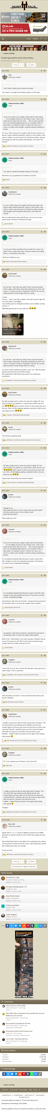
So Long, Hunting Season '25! (16, 887)
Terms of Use (14, 1089)
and (12, 607)
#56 (45, 683)
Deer (15, 889)
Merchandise (40, 1095)
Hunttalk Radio (18, 1095)
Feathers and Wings (19, 880)
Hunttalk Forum (6, 1095)
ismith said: (7, 201)
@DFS (4, 761)
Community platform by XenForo (20, 1100)
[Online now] (6, 350)
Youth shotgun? (11, 915)
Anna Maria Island (12, 896)
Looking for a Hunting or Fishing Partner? (18, 1035)
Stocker (8, 898)
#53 (45, 575)
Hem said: (6, 168)
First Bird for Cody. (13, 878)
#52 (45, 525)
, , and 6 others (22, 675)
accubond (9, 880)
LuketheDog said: (9, 787)
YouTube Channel (24, 1097)
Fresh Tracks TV (29, 1095)
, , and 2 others (20, 380)
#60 (45, 820)
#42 (45, 99)
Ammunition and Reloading (14, 1027)
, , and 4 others (22, 740)
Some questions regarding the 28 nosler (18, 1023)
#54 (45, 615)
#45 (45, 231)
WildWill (8, 917)
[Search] (45, 39)
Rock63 (43, 1061)
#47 (45, 342)
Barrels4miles (7, 61)
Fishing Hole (15, 898)
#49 (45, 423)
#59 (45, 773)
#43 (45, 154)
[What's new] (41, 39)
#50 (45, 448)
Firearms (14, 917)
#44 (45, 187)
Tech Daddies (23, 1103)
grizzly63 (8, 907)
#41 (45, 71)
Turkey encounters (12, 905)
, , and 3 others (20, 146)
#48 (45, 388)
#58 (45, 748)
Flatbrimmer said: (9, 462)
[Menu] (2, 39)
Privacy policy (23, 1089)
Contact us (5, 1089)
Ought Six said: (8, 84)
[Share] (41, 71)
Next (32, 65)
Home (35, 1089)
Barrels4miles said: (9, 113)
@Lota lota (14, 833)
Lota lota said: (8, 589)
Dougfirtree (9, 889)
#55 (45, 655)
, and (15, 261)
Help (30, 1089)
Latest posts (8, 1002)
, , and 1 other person (24, 440)
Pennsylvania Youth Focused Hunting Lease (19, 1031)
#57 (45, 710)
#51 (45, 490)
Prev (16, 65)
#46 (45, 269)
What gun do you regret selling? (16, 1006)
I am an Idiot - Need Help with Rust (17, 1039)
